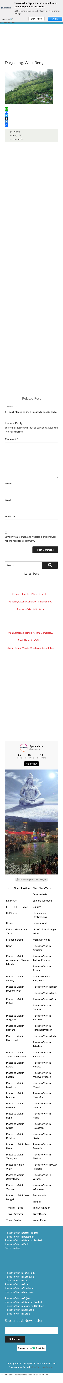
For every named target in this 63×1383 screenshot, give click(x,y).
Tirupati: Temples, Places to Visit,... (30, 594)
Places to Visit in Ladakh (15, 1074)
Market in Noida (41, 939)
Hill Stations (12, 913)
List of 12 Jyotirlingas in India (44, 931)
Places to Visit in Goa (44, 999)
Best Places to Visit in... (30, 640)
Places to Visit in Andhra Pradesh (42, 958)
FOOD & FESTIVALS (17, 906)
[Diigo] (31, 121)
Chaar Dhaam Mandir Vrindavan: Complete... (30, 647)
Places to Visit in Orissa (15, 1125)
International (40, 923)
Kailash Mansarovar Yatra (17, 931)
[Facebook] (31, 112)
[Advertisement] (31, 47)
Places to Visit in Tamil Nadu (18, 1146)
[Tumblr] (31, 118)
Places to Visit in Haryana (15, 1027)
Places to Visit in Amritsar (42, 947)
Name (9, 483)
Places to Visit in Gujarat (42, 1007)
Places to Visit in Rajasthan (42, 1125)
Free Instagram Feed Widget (32, 879)
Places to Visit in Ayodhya (15, 978)
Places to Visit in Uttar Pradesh (45, 1166)
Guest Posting (12, 1248)
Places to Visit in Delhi (45, 992)
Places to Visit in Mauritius (42, 1095)
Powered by (5, 19)
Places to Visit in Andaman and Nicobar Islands (17, 960)
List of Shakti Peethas (18, 888)
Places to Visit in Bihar (45, 986)
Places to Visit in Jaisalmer (42, 1044)
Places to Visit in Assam (42, 968)
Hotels (9, 923)
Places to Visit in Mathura (15, 1095)
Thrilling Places (14, 1207)
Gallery (37, 906)
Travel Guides (13, 1220)
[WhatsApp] (31, 109)
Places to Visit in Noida (42, 1115)
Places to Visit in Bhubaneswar (15, 988)
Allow (55, 18)
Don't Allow (36, 18)
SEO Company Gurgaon (42, 1367)
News (9, 945)
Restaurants (39, 1195)
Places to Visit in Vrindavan (42, 1187)
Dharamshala (40, 894)
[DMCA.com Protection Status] (13, 1260)
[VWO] (13, 19)
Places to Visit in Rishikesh (15, 1136)
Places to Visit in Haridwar (42, 1017)
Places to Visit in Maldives (15, 1085)
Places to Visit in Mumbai (15, 1105)
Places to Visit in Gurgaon (15, 1017)
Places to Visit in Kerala (15, 1064)
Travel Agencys (14, 1213)
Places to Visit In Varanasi (42, 1176)
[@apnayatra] (23, 748)
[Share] (31, 125)
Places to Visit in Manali (42, 1085)
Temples (37, 1201)
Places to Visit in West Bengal (18, 1197)
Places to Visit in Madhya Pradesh (42, 1074)
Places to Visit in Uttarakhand (15, 1176)
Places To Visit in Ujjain (15, 1166)
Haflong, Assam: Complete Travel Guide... (30, 601)
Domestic (11, 900)
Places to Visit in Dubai (15, 1001)
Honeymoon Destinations (40, 915)
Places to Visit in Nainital (42, 1105)
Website (10, 516)
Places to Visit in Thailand (42, 1156)
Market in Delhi (14, 939)
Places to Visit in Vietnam (15, 1187)
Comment (11, 439)
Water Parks (39, 1220)
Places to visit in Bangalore (41, 978)
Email (8, 499)
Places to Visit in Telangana (15, 1156)
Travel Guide (40, 1213)
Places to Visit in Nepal (15, 1115)
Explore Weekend (42, 900)
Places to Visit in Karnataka (42, 1054)
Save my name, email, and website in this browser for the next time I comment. (30, 538)
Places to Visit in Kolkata (30, 609)
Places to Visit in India (45, 1035)
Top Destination (41, 1207)
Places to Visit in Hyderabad (15, 1037)
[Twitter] (31, 115)
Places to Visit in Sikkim (42, 1136)
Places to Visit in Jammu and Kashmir (16, 1054)
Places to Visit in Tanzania (42, 1146)
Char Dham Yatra (42, 888)
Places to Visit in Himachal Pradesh (42, 1027)
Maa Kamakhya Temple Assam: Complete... (30, 632)
